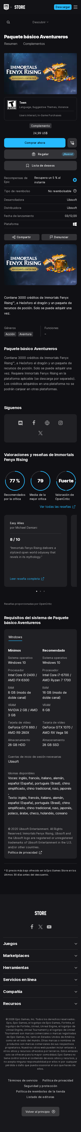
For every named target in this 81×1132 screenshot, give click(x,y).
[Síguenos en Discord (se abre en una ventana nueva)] (20, 423)
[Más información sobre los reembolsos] (75, 191)
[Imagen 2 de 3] (40, 591)
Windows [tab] (15, 637)
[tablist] (40, 637)
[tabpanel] (40, 694)
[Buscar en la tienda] (8, 22)
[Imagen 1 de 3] (36, 591)
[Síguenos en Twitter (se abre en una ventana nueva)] (40, 433)
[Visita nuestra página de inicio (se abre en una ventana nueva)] (47, 423)
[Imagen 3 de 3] (44, 591)
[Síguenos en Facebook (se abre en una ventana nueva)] (34, 423)
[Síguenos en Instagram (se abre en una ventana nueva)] (60, 423)
